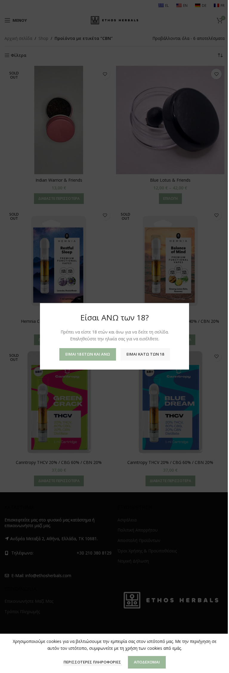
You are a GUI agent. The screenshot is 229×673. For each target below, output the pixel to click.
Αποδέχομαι (147, 662)
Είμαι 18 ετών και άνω (87, 354)
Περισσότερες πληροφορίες (93, 662)
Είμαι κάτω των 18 (145, 354)
